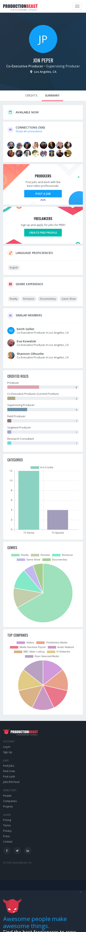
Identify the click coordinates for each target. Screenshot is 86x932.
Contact (7, 841)
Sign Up (7, 752)
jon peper (43, 60)
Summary (52, 95)
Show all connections (29, 131)
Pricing (7, 820)
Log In (6, 747)
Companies (10, 801)
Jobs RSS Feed (11, 782)
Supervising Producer (63, 66)
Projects (8, 806)
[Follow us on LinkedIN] (27, 850)
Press (6, 836)
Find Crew (9, 771)
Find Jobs (8, 765)
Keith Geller (25, 329)
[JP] (43, 52)
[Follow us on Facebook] (6, 850)
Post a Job (43, 194)
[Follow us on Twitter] (17, 850)
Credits (31, 95)
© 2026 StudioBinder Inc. (17, 862)
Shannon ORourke (30, 354)
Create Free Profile (43, 232)
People (7, 795)
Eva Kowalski (26, 341)
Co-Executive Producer (24, 66)
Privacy (7, 831)
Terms (7, 825)
